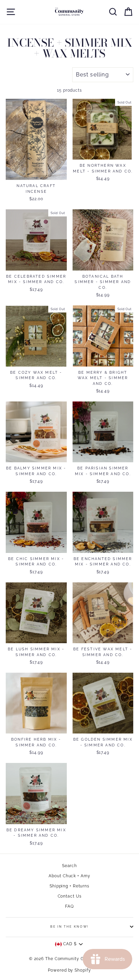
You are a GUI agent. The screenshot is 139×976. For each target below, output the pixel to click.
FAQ (69, 906)
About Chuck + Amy (69, 876)
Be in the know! (69, 926)
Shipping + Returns (69, 886)
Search (69, 865)
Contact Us (70, 896)
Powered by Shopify (69, 970)
